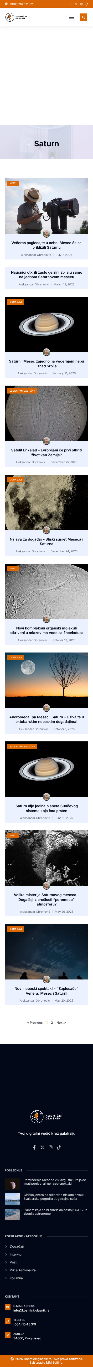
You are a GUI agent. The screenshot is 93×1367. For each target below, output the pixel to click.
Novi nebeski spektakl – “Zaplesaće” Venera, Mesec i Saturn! (46, 991)
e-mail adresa (24, 1306)
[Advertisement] (46, 75)
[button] (71, 17)
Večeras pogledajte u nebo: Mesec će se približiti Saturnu (46, 245)
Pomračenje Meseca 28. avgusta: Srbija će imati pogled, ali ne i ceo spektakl (55, 1182)
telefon (19, 1320)
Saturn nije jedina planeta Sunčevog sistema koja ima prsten (47, 808)
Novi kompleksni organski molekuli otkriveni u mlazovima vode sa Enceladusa (46, 630)
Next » (61, 1022)
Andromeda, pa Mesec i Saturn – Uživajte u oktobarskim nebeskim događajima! (46, 719)
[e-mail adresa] (7, 1307)
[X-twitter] (76, 4)
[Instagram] (81, 4)
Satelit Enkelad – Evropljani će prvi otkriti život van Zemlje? (46, 452)
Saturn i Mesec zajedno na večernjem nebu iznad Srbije (46, 363)
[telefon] (7, 1321)
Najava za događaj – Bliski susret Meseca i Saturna (46, 541)
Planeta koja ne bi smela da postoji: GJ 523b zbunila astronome (55, 1212)
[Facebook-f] (71, 4)
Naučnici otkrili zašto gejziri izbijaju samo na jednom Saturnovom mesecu (46, 274)
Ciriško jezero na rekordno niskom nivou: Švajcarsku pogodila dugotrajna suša (54, 1197)
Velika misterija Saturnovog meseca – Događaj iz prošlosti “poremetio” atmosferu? (46, 899)
